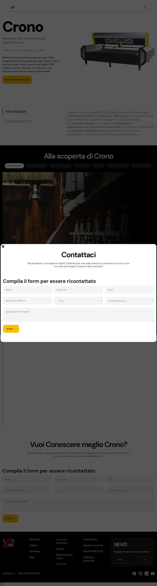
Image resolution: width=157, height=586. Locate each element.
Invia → (11, 328)
